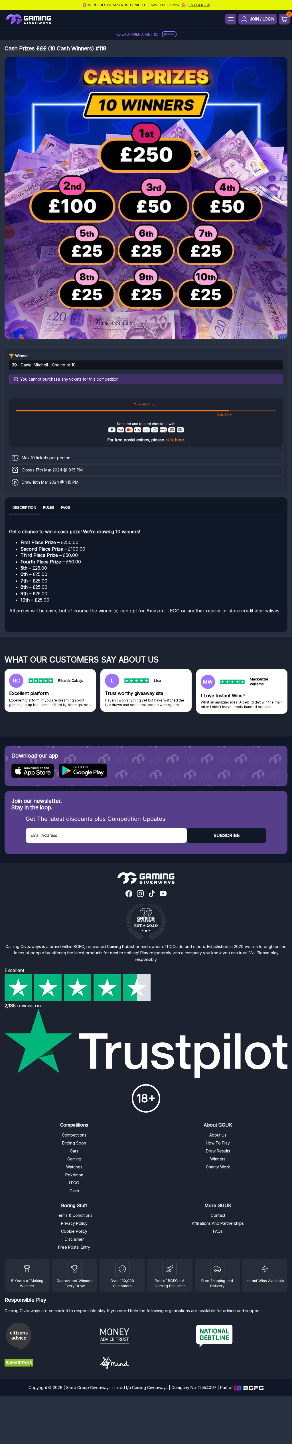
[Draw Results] (122, 1269)
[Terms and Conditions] (217, 1269)
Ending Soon (74, 1143)
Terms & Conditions (74, 1215)
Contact (218, 1215)
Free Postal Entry (74, 1247)
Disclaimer (74, 1239)
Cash (74, 1190)
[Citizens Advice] (50, 1337)
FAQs (65, 507)
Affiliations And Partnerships (218, 1223)
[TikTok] (151, 894)
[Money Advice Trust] (146, 1336)
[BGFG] (170, 1269)
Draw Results (218, 1150)
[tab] (24, 508)
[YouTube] (163, 894)
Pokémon (74, 1174)
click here (174, 439)
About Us (217, 1135)
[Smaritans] (50, 1363)
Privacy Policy (74, 1223)
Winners (218, 1158)
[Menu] (230, 19)
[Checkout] (284, 19)
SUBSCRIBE (227, 835)
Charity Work (218, 1166)
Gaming (74, 1158)
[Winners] (27, 1269)
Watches (74, 1166)
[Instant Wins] (265, 1269)
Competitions (74, 1135)
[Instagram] (140, 894)
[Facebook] (128, 894)
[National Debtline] (241, 1337)
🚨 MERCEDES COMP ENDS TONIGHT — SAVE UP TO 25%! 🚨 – (146, 5)
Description (24, 507)
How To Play (218, 1143)
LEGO (74, 1182)
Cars (74, 1150)
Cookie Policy (74, 1231)
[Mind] (146, 1364)
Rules (48, 507)
